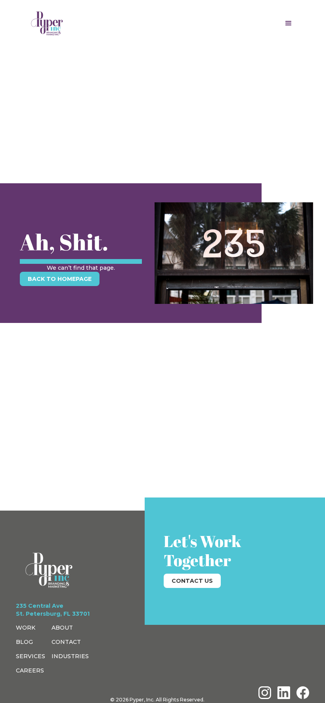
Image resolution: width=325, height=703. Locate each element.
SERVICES (30, 656)
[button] (288, 23)
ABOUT (62, 627)
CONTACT (66, 641)
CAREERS (30, 670)
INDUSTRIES (70, 656)
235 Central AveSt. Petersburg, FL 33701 (53, 609)
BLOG (24, 641)
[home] (47, 23)
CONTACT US (192, 580)
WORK (25, 627)
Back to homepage (60, 278)
